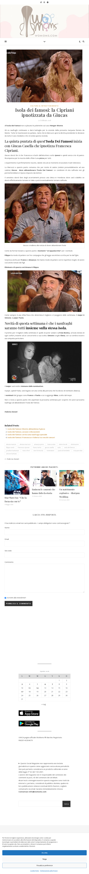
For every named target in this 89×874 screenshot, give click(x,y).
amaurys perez (39, 444)
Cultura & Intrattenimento (44, 106)
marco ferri (26, 451)
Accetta (44, 853)
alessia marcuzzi (25, 444)
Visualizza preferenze (44, 865)
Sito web (8, 550)
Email (7, 539)
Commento (9, 562)
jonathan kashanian (12, 451)
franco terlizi (37, 447)
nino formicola (38, 451)
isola (59, 447)
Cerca (66, 804)
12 (37, 688)
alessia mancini (11, 444)
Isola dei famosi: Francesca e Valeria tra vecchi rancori (31, 437)
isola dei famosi (69, 447)
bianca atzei (51, 444)
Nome (7, 527)
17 (22, 692)
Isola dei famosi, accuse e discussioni (24, 432)
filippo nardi (10, 447)
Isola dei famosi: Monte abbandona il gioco (26, 429)
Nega (45, 859)
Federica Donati (13, 459)
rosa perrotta (77, 451)
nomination (50, 451)
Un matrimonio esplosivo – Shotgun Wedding (69, 493)
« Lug (43, 704)
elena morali (63, 444)
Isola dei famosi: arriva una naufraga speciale (27, 434)
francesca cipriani (23, 447)
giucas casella (49, 447)
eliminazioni (75, 444)
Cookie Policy (34, 871)
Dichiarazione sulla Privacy (49, 871)
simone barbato (11, 454)
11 (30, 688)
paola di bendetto (64, 451)
